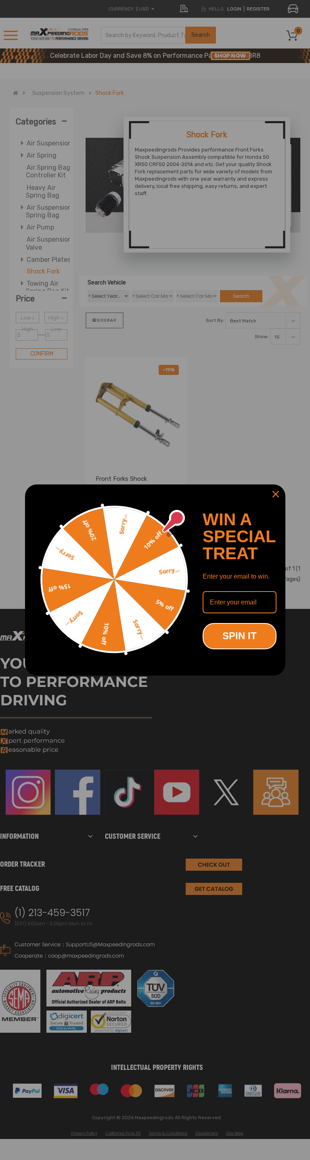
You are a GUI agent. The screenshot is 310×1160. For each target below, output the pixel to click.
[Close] (275, 494)
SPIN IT (239, 635)
